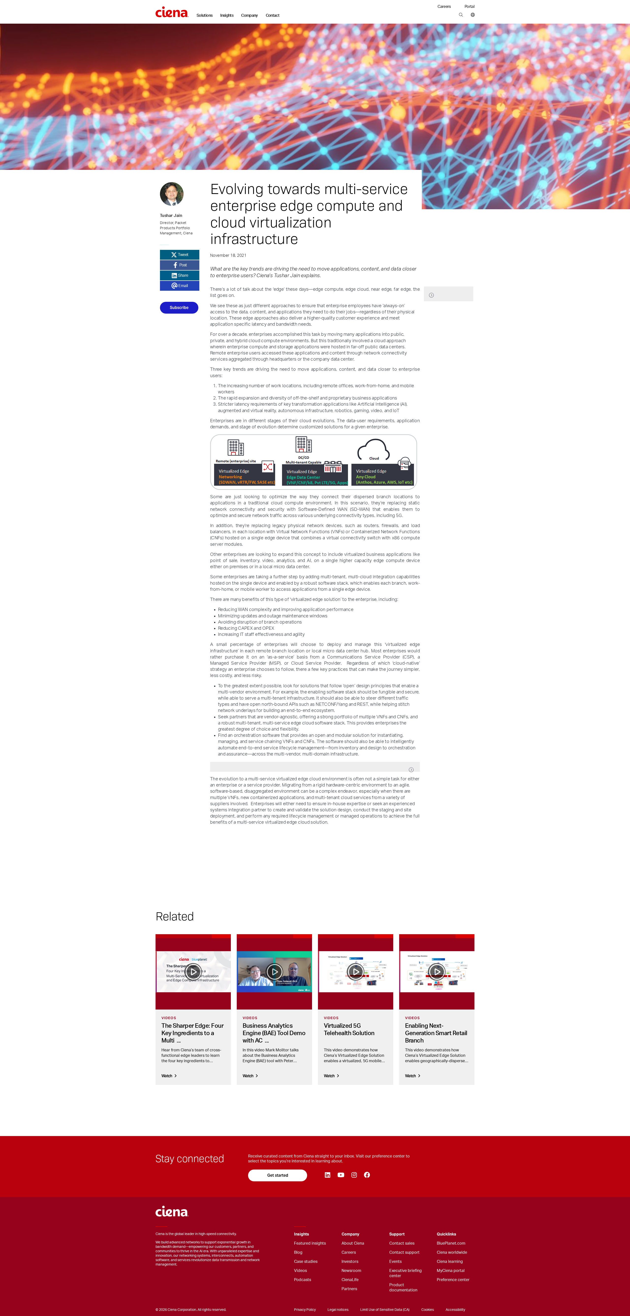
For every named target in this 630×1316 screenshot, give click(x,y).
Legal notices (338, 1310)
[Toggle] (330, 1234)
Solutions (204, 15)
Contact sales (401, 1243)
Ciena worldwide (452, 1252)
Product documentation (403, 1287)
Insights (226, 15)
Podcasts (302, 1280)
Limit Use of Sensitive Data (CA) (385, 1310)
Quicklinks (446, 1234)
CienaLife (350, 1280)
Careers (444, 7)
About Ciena (353, 1243)
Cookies (427, 1310)
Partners (349, 1289)
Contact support (404, 1252)
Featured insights (310, 1243)
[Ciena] (172, 10)
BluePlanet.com (451, 1243)
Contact (273, 15)
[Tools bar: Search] (461, 15)
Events (395, 1262)
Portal (469, 7)
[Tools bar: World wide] (471, 15)
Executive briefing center (405, 1273)
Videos (300, 1271)
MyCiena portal (451, 1271)
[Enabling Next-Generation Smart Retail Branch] (437, 972)
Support (397, 1234)
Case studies (305, 1262)
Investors (350, 1262)
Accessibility (455, 1310)
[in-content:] (315, 767)
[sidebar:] (448, 294)
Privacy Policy (305, 1310)
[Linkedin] (327, 1175)
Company (249, 15)
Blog (298, 1252)
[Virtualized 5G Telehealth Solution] (355, 972)
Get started (277, 1175)
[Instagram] (354, 1175)
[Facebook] (367, 1175)
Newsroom (351, 1271)
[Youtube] (340, 1175)
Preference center (453, 1280)
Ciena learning (450, 1262)
